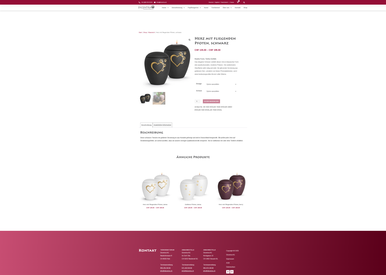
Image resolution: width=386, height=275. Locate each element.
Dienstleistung (177, 7)
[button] (237, 2)
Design (199, 84)
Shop (245, 7)
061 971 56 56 (208, 268)
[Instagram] (232, 271)
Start (140, 32)
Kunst (206, 7)
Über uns (226, 7)
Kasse (232, 2)
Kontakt (238, 7)
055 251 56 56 (165, 268)
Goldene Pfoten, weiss (193, 204)
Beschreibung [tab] (146, 125)
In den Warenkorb (211, 101)
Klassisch (151, 32)
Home (164, 7)
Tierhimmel (215, 7)
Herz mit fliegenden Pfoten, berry (231, 204)
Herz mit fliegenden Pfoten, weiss (155, 204)
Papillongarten (193, 7)
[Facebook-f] (228, 271)
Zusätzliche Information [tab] (162, 125)
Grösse (199, 91)
